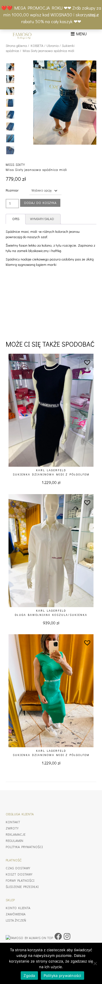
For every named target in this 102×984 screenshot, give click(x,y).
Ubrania (52, 45)
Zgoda (29, 975)
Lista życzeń (16, 920)
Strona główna (16, 45)
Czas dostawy (18, 868)
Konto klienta (18, 907)
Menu (81, 33)
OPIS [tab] (15, 219)
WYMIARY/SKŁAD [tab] (42, 219)
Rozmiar (12, 190)
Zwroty (12, 828)
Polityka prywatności (24, 846)
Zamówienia (16, 914)
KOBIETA (37, 45)
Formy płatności (20, 880)
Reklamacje (16, 834)
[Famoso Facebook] (58, 936)
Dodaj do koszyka (40, 202)
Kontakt (13, 822)
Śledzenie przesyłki (22, 886)
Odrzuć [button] (94, 14)
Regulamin (14, 840)
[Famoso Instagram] (67, 936)
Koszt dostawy (19, 874)
